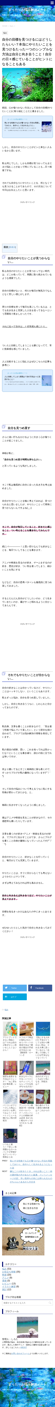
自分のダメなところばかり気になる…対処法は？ (42, 1080)
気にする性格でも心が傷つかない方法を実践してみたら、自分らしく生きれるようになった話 (31, 1164)
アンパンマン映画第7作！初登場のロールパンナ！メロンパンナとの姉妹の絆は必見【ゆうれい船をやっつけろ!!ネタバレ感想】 (26, 1115)
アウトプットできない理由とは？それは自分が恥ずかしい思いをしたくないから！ (10, 1043)
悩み (6, 1010)
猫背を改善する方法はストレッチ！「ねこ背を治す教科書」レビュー (10, 1081)
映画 (4, 1275)
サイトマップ (39, 1375)
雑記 (4, 1289)
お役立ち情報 (9, 1272)
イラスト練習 (9, 1286)
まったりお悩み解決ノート (27, 10)
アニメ (5, 1278)
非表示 (12, 247)
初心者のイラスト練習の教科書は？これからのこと (42, 1109)
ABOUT (23, 1347)
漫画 (4, 1280)
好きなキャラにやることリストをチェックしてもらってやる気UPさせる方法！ (26, 1081)
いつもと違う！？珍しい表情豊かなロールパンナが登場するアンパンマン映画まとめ (10, 1150)
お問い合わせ (25, 1375)
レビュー (6, 1283)
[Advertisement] (27, 223)
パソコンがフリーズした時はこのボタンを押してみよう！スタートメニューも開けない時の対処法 (10, 1113)
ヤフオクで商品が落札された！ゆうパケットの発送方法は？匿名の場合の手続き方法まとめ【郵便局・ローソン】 (26, 1046)
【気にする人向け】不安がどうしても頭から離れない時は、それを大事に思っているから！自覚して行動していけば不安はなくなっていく (42, 1047)
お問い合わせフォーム (20, 1353)
